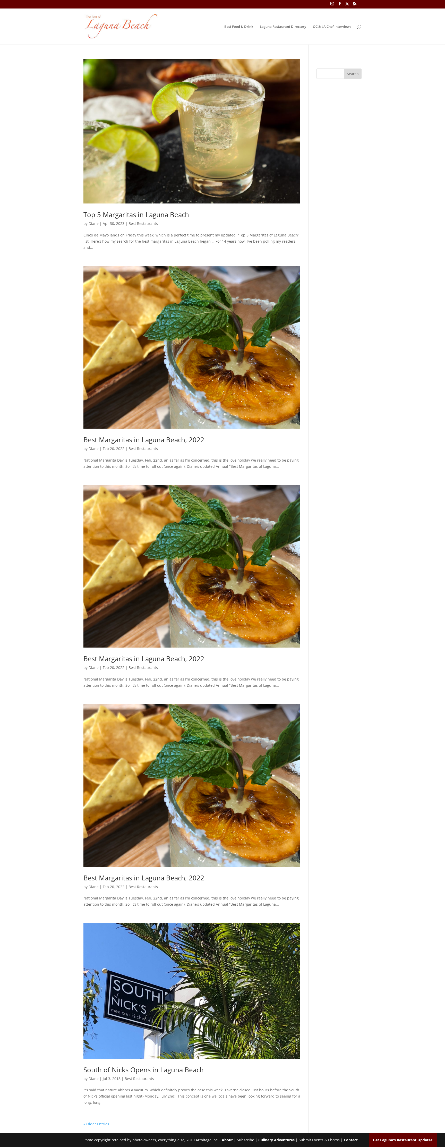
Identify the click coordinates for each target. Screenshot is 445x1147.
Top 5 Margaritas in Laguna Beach (136, 214)
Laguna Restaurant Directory (283, 27)
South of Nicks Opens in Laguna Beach (143, 1069)
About (227, 1139)
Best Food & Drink (238, 27)
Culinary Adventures (276, 1139)
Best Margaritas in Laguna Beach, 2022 (143, 439)
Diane (94, 223)
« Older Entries (96, 1123)
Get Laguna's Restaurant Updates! (403, 1139)
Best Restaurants (143, 223)
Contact (351, 1139)
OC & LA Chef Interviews (332, 27)
